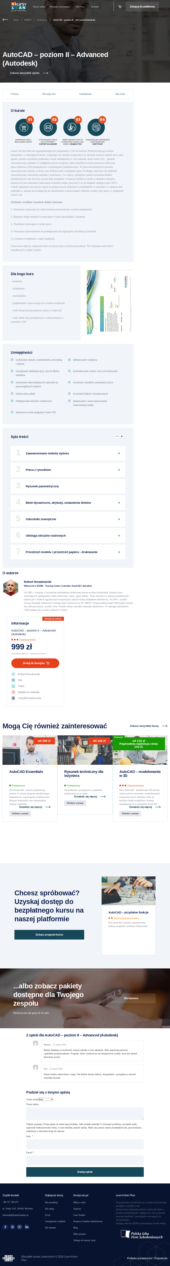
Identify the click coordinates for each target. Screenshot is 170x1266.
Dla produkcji (51, 1202)
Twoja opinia (32, 1104)
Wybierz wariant (20, 813)
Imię (29, 1136)
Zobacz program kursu (49, 934)
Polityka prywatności (139, 1258)
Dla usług (49, 1209)
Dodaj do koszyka (34, 663)
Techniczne (42, 20)
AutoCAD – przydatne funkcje (128, 912)
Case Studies (79, 1215)
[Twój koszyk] (119, 6)
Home (16, 20)
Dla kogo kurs (49, 94)
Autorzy (77, 1209)
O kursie (15, 94)
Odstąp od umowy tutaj (84, 1240)
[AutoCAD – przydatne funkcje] (129, 890)
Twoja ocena (32, 1099)
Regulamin (161, 1258)
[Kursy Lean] (19, 6)
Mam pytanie (79, 1234)
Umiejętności (85, 94)
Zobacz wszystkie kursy (144, 726)
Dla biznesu (131, 998)
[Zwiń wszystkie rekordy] (117, 436)
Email (30, 1152)
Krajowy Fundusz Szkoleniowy (88, 1221)
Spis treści (120, 94)
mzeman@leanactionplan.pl (15, 1215)
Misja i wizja (79, 1202)
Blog (75, 1227)
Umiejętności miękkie (55, 1221)
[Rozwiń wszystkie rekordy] (122, 436)
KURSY (28, 20)
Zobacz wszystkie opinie (25, 73)
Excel (47, 1215)
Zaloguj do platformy (142, 6)
